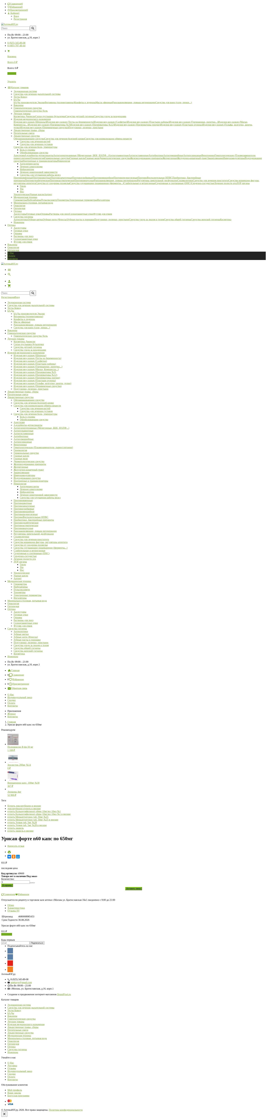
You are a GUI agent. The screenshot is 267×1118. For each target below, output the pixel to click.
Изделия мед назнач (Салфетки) (30, 361)
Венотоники (20, 444)
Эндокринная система (19, 302)
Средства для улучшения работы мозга (40, 497)
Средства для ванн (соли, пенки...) (32, 327)
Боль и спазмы (27, 416)
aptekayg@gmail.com (21, 982)
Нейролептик (27, 492)
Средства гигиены (17, 628)
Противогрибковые (24, 508)
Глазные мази (21, 458)
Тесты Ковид (14, 308)
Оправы (18, 233)
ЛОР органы (20, 561)
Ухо (21, 567)
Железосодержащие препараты (30, 464)
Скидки (11, 700)
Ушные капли (21, 575)
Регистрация (20, 19)
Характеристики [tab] (16, 908)
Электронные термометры (27, 595)
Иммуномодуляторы (24, 475)
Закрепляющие (21, 472)
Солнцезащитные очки (26, 239)
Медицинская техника (19, 581)
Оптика (11, 609)
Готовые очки (21, 230)
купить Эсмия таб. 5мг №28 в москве (27, 825)
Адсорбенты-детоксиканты (28, 425)
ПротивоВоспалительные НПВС (31, 517)
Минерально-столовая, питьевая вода (27, 600)
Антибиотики (21, 436)
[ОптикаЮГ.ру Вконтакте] (10, 951)
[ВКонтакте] (9, 856)
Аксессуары (20, 228)
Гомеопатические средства (21, 333)
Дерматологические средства (29, 461)
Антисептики (21, 631)
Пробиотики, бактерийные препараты (34, 520)
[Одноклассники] (13, 856)
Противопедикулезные (26, 514)
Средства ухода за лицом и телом (31, 645)
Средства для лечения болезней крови (34, 403)
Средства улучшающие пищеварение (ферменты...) (40, 547)
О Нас (10, 253)
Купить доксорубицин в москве (24, 805)
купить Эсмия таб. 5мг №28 (22, 822)
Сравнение (18, 675)
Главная (15, 670)
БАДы (10, 311)
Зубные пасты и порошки (27, 639)
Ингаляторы (20, 598)
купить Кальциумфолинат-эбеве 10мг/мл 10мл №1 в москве (39, 814)
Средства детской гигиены (28, 347)
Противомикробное (24, 511)
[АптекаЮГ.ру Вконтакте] (10, 957)
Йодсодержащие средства (27, 478)
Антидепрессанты (29, 486)
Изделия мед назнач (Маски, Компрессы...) (36, 369)
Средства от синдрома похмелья (31, 545)
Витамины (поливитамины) (28, 316)
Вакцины (12, 244)
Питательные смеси (17, 394)
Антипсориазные (23, 442)
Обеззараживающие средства (29, 400)
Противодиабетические (26, 522)
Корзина (11, 73)
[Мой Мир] (18, 856)
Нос (22, 570)
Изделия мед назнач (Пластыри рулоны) (35, 380)
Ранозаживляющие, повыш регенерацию (35, 324)
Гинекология (20, 450)
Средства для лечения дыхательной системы (30, 305)
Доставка (12, 1065)
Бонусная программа (18, 1095)
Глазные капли (21, 455)
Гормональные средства (26, 453)
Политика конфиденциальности (66, 1110)
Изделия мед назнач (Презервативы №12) (35, 375)
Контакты (12, 258)
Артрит (17, 578)
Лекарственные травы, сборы (22, 391)
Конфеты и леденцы (24, 319)
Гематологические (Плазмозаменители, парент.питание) (43, 447)
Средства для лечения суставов (36, 411)
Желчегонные (21, 467)
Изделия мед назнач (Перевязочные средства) (37, 386)
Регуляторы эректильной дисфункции (34, 534)
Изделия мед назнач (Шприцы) (30, 355)
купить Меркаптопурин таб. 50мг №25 (27, 817)
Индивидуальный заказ (19, 697)
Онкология (13, 247)
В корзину (6, 934)
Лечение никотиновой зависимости (38, 494)
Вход (16, 16)
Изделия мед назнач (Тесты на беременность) (37, 358)
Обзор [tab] (10, 905)
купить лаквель (15, 828)
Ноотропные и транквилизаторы (31, 481)
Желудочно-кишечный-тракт (29, 469)
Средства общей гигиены (27, 648)
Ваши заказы (14, 1093)
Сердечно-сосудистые (25, 556)
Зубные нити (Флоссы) (26, 637)
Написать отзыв (15, 846)
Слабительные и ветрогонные (29, 550)
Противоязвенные (23, 500)
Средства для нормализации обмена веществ (37, 405)
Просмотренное (20, 684)
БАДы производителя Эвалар (29, 313)
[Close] (4, 1114)
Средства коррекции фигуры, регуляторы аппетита (41, 542)
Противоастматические (26, 525)
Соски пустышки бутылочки (29, 344)
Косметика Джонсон (24, 341)
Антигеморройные (24, 439)
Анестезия (19, 422)
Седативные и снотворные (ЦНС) (31, 553)
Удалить (11, 81)
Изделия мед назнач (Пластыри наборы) (35, 363)
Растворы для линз (23, 236)
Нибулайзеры (21, 586)
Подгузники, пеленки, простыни (31, 389)
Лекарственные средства (20, 397)
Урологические (22, 573)
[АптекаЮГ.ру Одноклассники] (10, 969)
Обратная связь (19, 688)
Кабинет (14, 13)
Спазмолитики (21, 536)
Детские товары (15, 338)
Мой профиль (14, 1090)
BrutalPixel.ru (64, 994)
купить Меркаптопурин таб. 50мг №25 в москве (32, 819)
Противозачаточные (24, 506)
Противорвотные (23, 503)
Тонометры (19, 592)
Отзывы (11, 1068)
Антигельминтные (23, 430)
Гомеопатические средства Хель (31, 336)
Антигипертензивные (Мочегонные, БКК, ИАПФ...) (41, 428)
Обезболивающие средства (34, 419)
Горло (23, 564)
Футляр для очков (23, 241)
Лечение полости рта (25, 559)
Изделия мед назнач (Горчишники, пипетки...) (38, 366)
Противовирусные (23, 528)
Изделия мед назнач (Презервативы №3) (35, 372)
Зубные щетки (21, 634)
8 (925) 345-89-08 (16, 42)
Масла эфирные (22, 322)
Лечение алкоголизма (31, 489)
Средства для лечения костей (35, 408)
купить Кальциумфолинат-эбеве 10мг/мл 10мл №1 (34, 811)
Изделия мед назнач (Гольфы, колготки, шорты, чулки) (42, 383)
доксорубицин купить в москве (24, 808)
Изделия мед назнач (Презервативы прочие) (37, 377)
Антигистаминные (24, 433)
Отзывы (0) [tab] (13, 910)
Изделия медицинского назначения (25, 352)
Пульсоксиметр (22, 589)
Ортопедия (13, 250)
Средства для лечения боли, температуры (35, 414)
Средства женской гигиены (28, 651)
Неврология (20, 483)
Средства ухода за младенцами (30, 350)
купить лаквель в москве (20, 831)
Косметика (19, 653)
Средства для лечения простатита (31, 539)
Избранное (18, 679)
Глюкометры (20, 584)
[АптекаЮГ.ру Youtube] (10, 963)
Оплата (11, 255)
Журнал (11, 713)
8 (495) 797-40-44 (16, 45)
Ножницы (12, 656)
